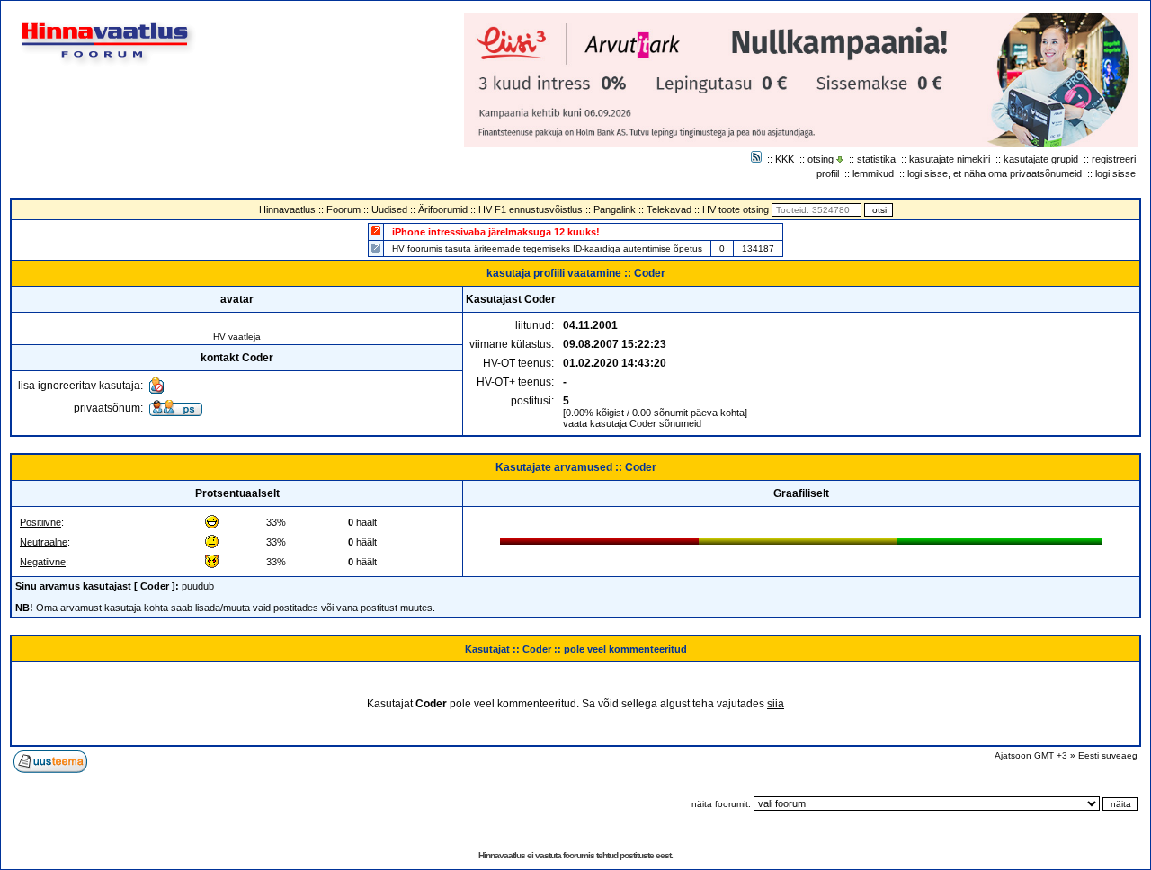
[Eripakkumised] (375, 230)
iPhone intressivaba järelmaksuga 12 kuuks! (496, 231)
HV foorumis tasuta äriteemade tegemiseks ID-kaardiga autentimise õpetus (547, 248)
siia (775, 703)
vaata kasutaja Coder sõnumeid (632, 423)
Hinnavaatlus (287, 209)
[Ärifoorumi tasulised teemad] (375, 247)
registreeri (1114, 159)
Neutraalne (43, 542)
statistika (876, 159)
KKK (784, 159)
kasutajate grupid (1041, 159)
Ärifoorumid (443, 209)
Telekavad (669, 209)
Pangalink (614, 209)
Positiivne (40, 522)
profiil (827, 173)
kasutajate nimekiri (949, 159)
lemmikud (873, 173)
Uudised (389, 209)
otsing (820, 159)
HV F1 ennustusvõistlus (530, 209)
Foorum (343, 209)
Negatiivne (43, 561)
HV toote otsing (735, 209)
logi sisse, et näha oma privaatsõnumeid (994, 173)
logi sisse (1115, 173)
